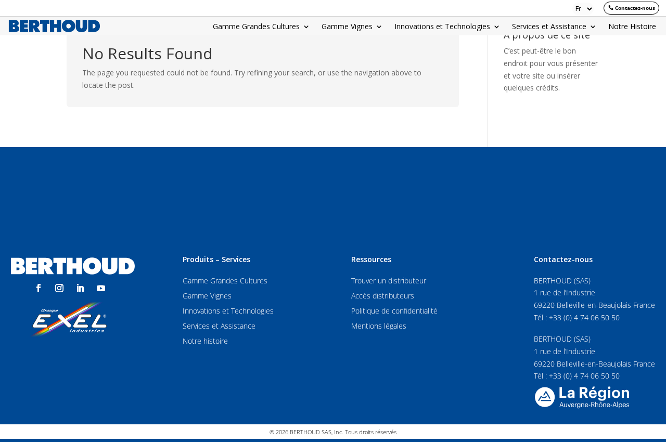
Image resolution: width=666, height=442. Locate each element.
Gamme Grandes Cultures (256, 27)
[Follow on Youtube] (101, 288)
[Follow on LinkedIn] (80, 288)
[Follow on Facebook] (38, 288)
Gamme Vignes (347, 27)
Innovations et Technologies (442, 27)
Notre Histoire (632, 27)
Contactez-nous (635, 7)
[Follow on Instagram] (59, 288)
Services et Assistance (549, 27)
